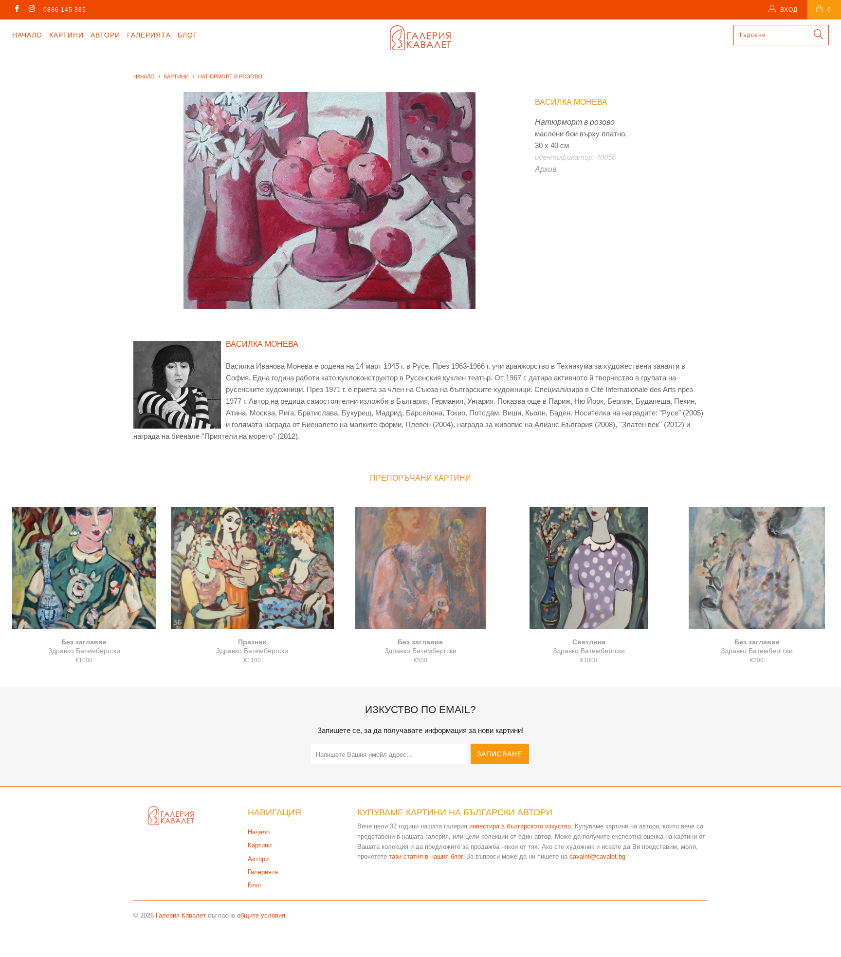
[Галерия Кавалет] (420, 37)
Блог (188, 35)
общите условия (261, 915)
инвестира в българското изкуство (520, 826)
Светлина (589, 568)
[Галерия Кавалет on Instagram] (31, 9)
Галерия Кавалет (181, 915)
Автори (105, 35)
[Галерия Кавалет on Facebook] (16, 9)
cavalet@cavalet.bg (597, 856)
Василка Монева (571, 102)
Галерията (149, 35)
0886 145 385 (64, 9)
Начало (27, 35)
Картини (66, 35)
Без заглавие (84, 568)
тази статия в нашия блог (425, 856)
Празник (252, 568)
